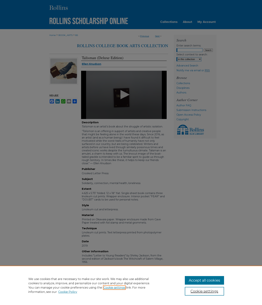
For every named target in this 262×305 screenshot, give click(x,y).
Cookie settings (114, 287)
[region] (131, 285)
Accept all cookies (204, 280)
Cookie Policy (67, 292)
